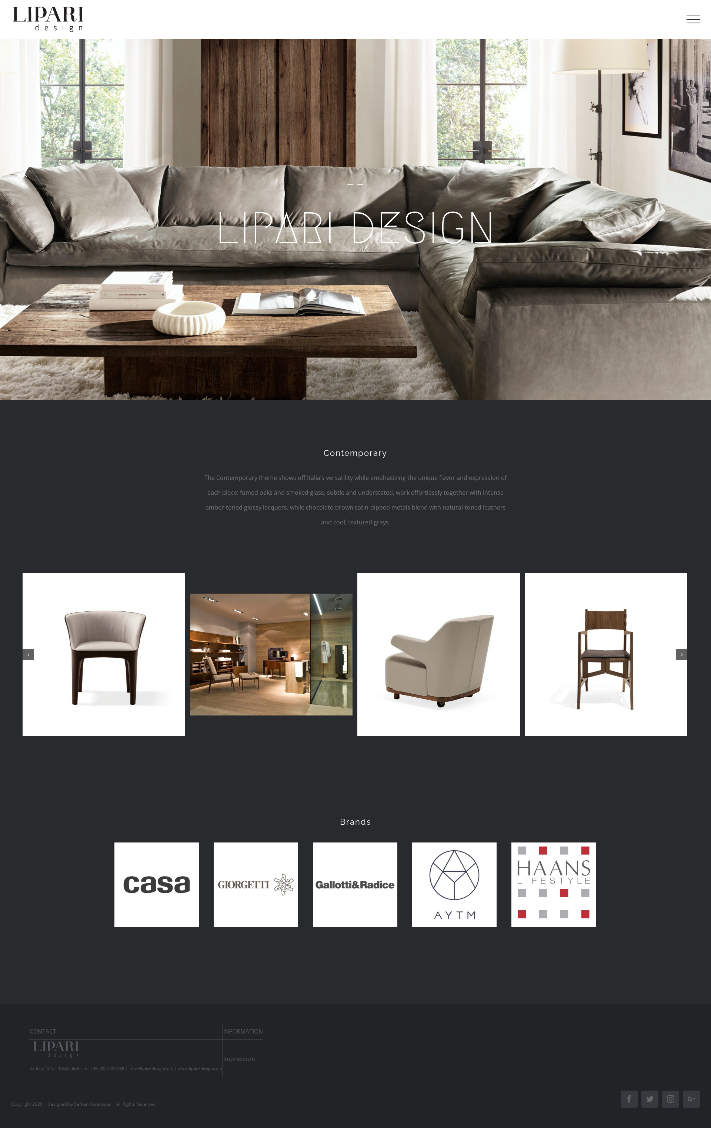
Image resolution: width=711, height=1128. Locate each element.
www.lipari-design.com (200, 1068)
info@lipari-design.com (150, 1068)
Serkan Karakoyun (92, 1104)
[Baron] (606, 654)
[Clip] (104, 654)
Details (106, 722)
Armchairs (104, 661)
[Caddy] (271, 654)
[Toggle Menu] (693, 20)
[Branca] (438, 654)
